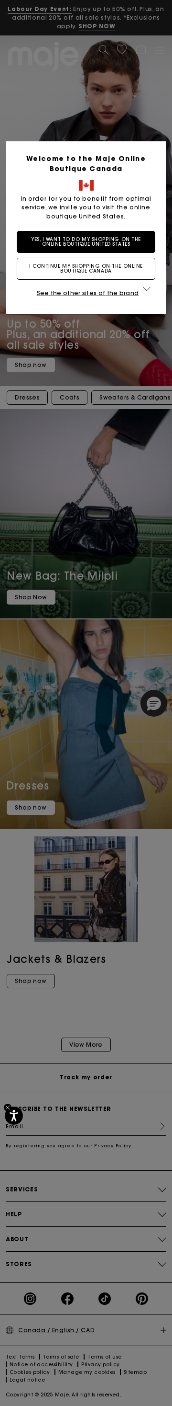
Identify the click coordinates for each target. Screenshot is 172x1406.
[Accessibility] (14, 1116)
